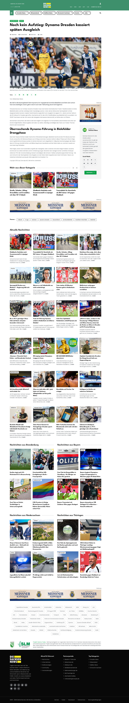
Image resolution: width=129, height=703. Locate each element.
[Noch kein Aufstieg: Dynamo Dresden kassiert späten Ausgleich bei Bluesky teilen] (27, 94)
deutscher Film (36, 607)
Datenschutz (81, 700)
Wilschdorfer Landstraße (38, 626)
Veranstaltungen (47, 670)
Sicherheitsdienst (19, 611)
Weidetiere (55, 634)
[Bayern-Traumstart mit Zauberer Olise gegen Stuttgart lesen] (67, 489)
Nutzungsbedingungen (94, 700)
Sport (21, 21)
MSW (77, 607)
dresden (33, 630)
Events (77, 13)
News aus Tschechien (63, 407)
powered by (15, 6)
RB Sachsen (82, 626)
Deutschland (56, 219)
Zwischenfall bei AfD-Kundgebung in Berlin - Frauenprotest (40, 474)
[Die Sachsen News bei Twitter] (18, 688)
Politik (13, 268)
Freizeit (60, 450)
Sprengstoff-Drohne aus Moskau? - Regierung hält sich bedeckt (19, 287)
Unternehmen (46, 662)
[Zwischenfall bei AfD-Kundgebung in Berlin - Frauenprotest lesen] (43, 459)
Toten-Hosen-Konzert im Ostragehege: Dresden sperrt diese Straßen (42, 427)
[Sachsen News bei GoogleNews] (84, 159)
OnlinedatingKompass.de (72, 679)
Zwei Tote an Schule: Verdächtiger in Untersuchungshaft (16, 504)
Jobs (86, 13)
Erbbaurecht (68, 607)
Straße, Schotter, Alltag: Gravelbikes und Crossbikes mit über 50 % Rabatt (20, 193)
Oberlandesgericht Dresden (35, 611)
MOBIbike (81, 611)
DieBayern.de (68, 665)
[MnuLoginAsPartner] (100, 4)
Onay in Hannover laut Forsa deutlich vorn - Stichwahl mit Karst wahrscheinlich (19, 545)
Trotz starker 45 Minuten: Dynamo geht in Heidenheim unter (65, 287)
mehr (23, 262)
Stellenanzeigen (46, 665)
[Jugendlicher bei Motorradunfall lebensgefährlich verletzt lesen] (20, 562)
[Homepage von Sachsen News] (87, 159)
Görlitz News (84, 372)
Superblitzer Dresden (22, 607)
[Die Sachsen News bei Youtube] (22, 684)
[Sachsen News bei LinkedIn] (91, 159)
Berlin (97, 618)
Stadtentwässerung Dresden (83, 630)
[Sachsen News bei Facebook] (87, 163)
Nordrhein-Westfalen (81, 219)
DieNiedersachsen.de (71, 667)
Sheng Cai (86, 607)
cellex (23, 622)
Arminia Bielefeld (67, 219)
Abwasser (84, 615)
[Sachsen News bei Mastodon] (95, 163)
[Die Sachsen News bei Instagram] (18, 684)
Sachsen (34, 219)
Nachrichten (14, 21)
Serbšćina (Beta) (96, 7)
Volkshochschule (51, 630)
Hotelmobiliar (48, 607)
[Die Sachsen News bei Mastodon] (15, 688)
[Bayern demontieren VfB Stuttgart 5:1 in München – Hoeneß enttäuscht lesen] (90, 489)
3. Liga (27, 219)
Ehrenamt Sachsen (64, 13)
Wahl (96, 622)
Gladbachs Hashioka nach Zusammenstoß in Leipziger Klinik (43, 193)
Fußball (20, 219)
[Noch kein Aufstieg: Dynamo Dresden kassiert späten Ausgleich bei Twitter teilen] (31, 94)
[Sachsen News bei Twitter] (84, 166)
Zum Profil (89, 172)
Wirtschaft (61, 552)
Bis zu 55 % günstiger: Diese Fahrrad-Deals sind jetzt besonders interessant (19, 321)
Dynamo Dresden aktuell (84, 622)
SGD (14, 615)
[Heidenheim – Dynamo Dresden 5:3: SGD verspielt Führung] (44, 308)
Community (45, 667)
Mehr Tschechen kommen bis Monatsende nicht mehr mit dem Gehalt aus (66, 427)
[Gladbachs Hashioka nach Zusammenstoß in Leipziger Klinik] (44, 180)
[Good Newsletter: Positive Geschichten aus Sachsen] (67, 346)
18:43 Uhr (33, 34)
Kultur (13, 339)
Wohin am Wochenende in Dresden (54, 618)
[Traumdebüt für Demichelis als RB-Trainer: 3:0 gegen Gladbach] (67, 180)
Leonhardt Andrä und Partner (57, 626)
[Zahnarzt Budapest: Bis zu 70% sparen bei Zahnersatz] (90, 414)
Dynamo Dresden (44, 219)
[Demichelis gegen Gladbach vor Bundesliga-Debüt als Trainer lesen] (90, 562)
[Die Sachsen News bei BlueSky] (11, 688)
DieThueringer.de (70, 673)
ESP (84, 7)
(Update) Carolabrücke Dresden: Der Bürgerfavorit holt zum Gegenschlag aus (90, 358)
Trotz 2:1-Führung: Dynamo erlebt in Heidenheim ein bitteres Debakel (43, 321)
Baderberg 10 (94, 615)
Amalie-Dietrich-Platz (35, 622)
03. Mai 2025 (23, 34)
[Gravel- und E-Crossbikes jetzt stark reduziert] (67, 242)
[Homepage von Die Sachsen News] (11, 684)
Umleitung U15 (60, 622)
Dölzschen (58, 607)
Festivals (62, 611)
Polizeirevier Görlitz (35, 618)
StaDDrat (72, 626)
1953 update (37, 301)
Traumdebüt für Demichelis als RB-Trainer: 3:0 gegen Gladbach (66, 193)
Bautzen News (85, 235)
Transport (56, 615)
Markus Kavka (88, 618)
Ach (94, 607)
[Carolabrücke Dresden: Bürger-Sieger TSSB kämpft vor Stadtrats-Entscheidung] (90, 346)
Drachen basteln (92, 611)
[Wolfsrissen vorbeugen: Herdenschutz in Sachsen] (90, 275)
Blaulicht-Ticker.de (70, 659)
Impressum (71, 700)
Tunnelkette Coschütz (21, 626)
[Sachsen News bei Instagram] (95, 159)
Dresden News (21, 13)
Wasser (33, 615)
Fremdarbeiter (23, 615)
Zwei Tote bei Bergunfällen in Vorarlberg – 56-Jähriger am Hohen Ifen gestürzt (66, 474)
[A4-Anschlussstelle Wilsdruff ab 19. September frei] (20, 379)
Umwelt (36, 520)
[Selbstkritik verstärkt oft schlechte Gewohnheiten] (44, 275)
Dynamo (70, 622)
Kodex (63, 700)
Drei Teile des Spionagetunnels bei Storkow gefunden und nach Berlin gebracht (67, 545)
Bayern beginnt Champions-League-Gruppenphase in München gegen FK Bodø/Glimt (90, 474)
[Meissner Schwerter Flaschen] (90, 113)
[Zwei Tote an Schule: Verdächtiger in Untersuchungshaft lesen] (20, 489)
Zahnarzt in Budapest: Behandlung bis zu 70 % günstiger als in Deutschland (89, 427)
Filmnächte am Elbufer (74, 618)
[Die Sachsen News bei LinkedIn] (15, 684)
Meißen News (48, 13)
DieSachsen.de (69, 662)
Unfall (12, 552)
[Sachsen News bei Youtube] (84, 163)
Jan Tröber (72, 611)
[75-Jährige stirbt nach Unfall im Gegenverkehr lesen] (43, 562)
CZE (88, 7)
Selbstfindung (73, 615)
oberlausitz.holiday (70, 676)
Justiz (59, 372)
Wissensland (35, 13)
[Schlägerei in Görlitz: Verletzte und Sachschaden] (90, 379)
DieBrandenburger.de (71, 670)
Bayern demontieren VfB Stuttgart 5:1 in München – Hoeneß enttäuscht (88, 504)
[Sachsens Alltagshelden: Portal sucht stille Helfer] (44, 379)
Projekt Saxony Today (39, 642)
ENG (75, 7)
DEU (71, 7)
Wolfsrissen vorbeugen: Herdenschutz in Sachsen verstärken (88, 287)
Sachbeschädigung (65, 630)
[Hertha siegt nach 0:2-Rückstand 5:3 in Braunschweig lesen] (20, 459)
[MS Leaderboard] (55, 206)
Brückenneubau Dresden (19, 618)
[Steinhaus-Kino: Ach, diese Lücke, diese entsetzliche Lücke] (90, 242)
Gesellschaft (37, 480)
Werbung (13, 173)
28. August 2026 (51, 611)
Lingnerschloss (49, 622)
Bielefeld (14, 34)
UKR (80, 7)
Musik (96, 630)
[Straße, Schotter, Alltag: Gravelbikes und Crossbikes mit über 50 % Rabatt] (20, 180)
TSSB (64, 615)
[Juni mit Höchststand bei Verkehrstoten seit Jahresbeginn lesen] (67, 562)
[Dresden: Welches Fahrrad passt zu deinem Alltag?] (20, 308)
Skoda (15, 622)
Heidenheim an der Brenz (20, 630)
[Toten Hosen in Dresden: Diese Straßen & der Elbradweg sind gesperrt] (44, 414)
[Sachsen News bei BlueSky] (91, 163)
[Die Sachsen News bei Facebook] (25, 684)
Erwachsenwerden (44, 615)
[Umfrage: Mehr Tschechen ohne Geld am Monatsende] (67, 414)
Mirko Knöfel (92, 626)
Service (56, 700)
